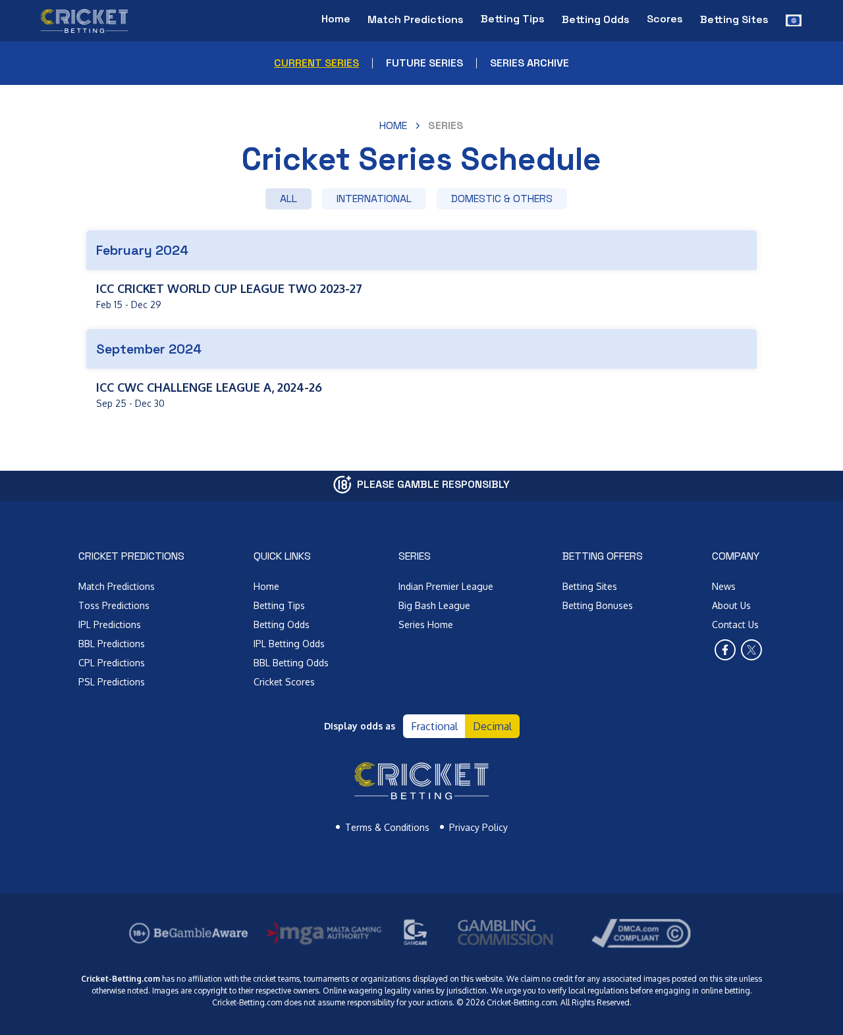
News (724, 586)
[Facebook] (725, 649)
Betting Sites (589, 586)
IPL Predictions (109, 624)
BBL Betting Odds (291, 662)
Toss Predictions (114, 605)
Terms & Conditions (387, 827)
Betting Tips (513, 19)
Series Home (425, 624)
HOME (393, 125)
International (374, 198)
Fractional (434, 726)
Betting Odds (282, 624)
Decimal (492, 726)
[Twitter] (751, 649)
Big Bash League (434, 605)
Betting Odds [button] (596, 19)
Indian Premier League (445, 586)
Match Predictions (116, 586)
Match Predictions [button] (415, 19)
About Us (731, 605)
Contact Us (735, 624)
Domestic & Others (502, 198)
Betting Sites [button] (734, 19)
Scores (665, 19)
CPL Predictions (111, 662)
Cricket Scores (284, 681)
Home (335, 19)
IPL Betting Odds (289, 643)
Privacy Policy (478, 827)
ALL (288, 198)
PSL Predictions (111, 681)
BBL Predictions (111, 643)
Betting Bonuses (597, 605)
